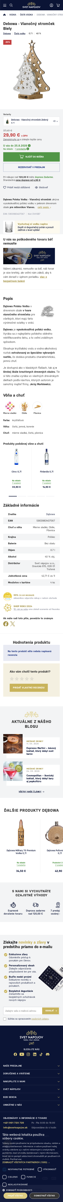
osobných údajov (40, 1019)
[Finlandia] (47, 457)
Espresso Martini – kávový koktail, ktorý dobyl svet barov (41, 751)
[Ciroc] (16, 457)
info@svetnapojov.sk (15, 1127)
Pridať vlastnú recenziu (29, 687)
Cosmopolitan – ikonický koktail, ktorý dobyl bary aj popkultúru (40, 778)
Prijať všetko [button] (15, 1195)
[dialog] (31, 1165)
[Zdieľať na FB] (5, 624)
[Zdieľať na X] (12, 624)
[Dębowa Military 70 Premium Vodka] (21, 832)
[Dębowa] (48, 311)
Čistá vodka (19, 33)
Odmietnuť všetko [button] (44, 1195)
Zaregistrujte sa (11, 139)
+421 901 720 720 (13, 1122)
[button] (31, 1162)
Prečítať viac (16, 1159)
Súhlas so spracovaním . (28, 1019)
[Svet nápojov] (4, 15)
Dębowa (7, 33)
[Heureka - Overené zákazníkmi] (7, 596)
